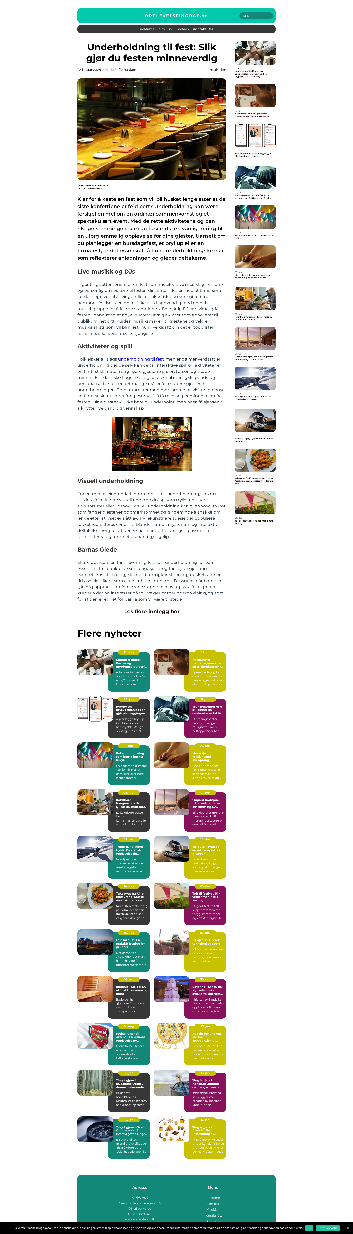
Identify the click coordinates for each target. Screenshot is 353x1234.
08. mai (128, 792)
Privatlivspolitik (327, 1228)
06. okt (129, 979)
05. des (205, 886)
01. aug (129, 1026)
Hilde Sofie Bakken (120, 70)
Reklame (147, 29)
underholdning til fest (141, 359)
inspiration (217, 70)
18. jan (128, 1073)
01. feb (205, 792)
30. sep (205, 979)
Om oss (165, 29)
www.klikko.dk (144, 1219)
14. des (205, 839)
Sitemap (213, 1221)
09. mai (205, 746)
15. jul (205, 652)
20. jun (129, 699)
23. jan (205, 1026)
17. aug (129, 652)
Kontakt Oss (203, 29)
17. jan (205, 1120)
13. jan (128, 839)
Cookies (182, 29)
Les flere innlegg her (152, 611)
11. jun (205, 699)
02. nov (205, 933)
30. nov (129, 933)
